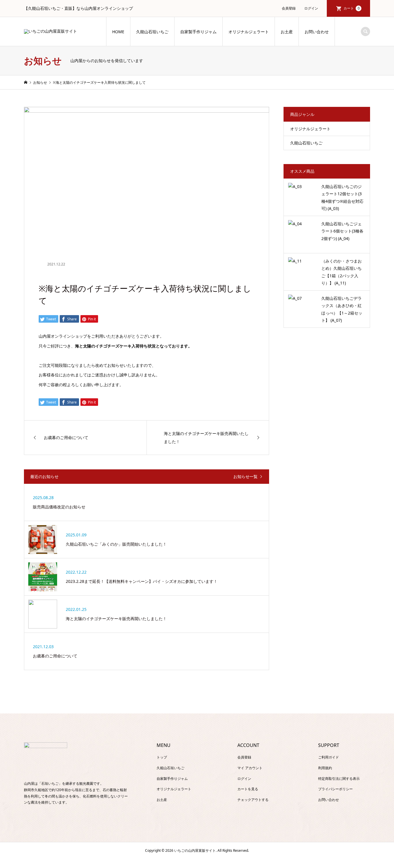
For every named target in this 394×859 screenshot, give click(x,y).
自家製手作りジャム (198, 31)
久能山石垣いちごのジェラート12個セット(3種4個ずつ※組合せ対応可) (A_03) (342, 197)
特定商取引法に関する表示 (339, 778)
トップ (162, 757)
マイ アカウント (249, 767)
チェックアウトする (253, 799)
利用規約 (325, 767)
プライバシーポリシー (335, 789)
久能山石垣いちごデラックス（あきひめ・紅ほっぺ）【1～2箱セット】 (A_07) (341, 309)
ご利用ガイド (328, 757)
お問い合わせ (317, 31)
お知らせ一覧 (245, 476)
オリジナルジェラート (248, 31)
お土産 (287, 31)
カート (352, 8)
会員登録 (289, 8)
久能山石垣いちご (152, 31)
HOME (118, 31)
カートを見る (247, 789)
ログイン (311, 8)
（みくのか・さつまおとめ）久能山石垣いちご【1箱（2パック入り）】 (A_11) (341, 272)
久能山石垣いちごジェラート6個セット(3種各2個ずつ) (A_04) (342, 231)
